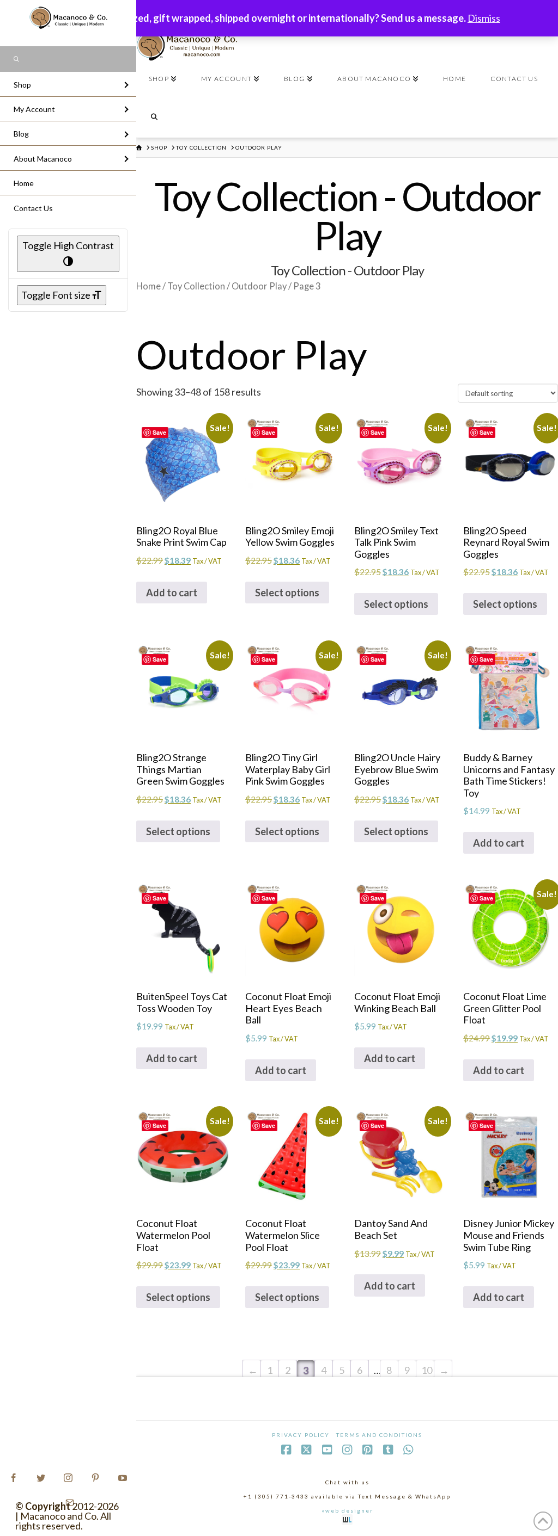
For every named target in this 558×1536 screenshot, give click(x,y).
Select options (287, 593)
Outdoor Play (259, 286)
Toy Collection (196, 286)
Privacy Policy (301, 1435)
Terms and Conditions (379, 1435)
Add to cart (171, 593)
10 (426, 1370)
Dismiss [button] (484, 18)
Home (148, 286)
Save (159, 432)
